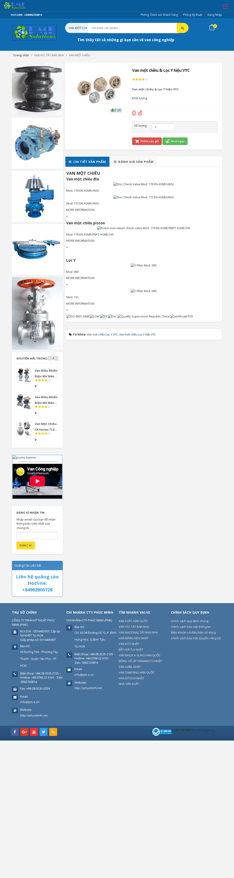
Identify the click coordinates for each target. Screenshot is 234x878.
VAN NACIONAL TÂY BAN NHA (138, 632)
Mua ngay (177, 141)
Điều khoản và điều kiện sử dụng (193, 632)
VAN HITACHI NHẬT (131, 678)
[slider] (140, 79)
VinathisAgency (203, 730)
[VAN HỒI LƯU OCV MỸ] (37, 143)
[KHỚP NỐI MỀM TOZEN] (37, 89)
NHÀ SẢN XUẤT (129, 684)
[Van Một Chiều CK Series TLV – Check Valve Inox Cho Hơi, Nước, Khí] (23, 428)
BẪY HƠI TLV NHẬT (131, 649)
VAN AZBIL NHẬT (130, 667)
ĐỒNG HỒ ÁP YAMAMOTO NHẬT (140, 661)
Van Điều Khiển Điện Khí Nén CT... (46, 403)
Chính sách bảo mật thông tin (191, 627)
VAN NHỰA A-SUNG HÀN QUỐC (140, 655)
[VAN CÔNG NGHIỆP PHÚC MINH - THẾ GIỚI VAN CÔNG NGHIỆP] (20, 5)
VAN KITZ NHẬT (129, 644)
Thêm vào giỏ (149, 141)
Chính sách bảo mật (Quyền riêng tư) (196, 638)
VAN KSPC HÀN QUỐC (133, 621)
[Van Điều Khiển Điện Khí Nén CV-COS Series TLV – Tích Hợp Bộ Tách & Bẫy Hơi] (23, 375)
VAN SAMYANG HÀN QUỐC (137, 672)
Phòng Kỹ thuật (192, 15)
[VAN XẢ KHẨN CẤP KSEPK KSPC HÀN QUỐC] (37, 249)
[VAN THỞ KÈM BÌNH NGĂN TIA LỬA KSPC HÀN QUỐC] (37, 196)
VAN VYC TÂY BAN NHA (134, 627)
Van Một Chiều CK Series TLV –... (46, 429)
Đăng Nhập (214, 15)
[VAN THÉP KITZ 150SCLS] (37, 313)
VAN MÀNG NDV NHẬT (134, 638)
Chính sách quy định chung (189, 621)
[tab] (87, 161)
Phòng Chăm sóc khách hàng (159, 15)
